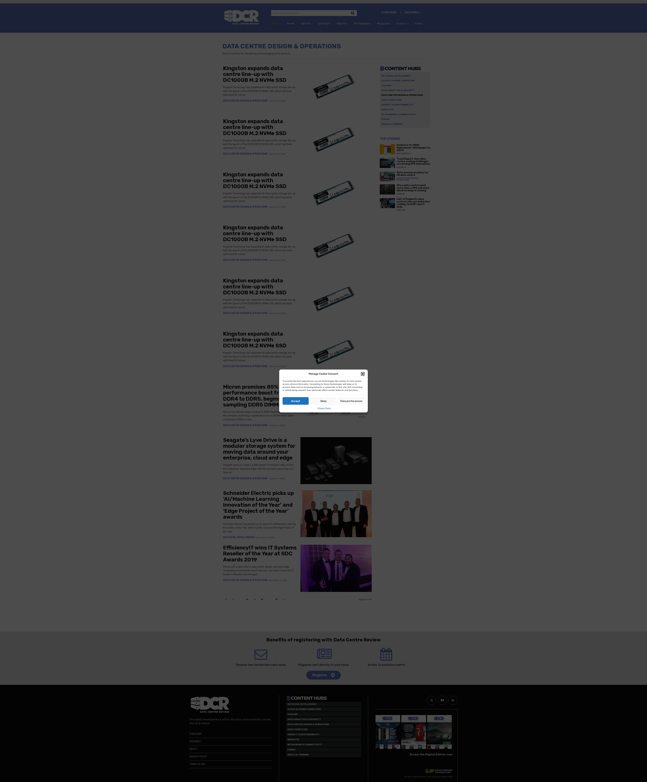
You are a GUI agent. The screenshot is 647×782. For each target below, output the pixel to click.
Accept (295, 400)
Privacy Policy (324, 408)
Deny (323, 400)
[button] (362, 374)
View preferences (351, 400)
